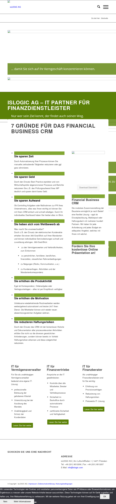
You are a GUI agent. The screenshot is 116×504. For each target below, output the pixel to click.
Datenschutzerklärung (46, 483)
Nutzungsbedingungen (64, 483)
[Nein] (35, 502)
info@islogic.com (75, 467)
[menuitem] (97, 7)
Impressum (33, 483)
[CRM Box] (88, 153)
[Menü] (104, 7)
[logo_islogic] (14, 7)
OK (104, 496)
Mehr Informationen (22, 501)
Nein (5, 501)
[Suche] (97, 7)
